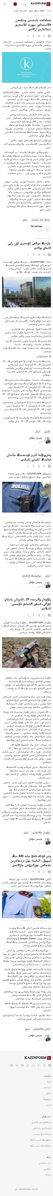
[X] (28, 36)
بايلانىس (47, 1169)
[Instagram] (49, 36)
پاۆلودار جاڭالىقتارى (41, 833)
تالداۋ (48, 1093)
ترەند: (48, 11)
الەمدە (48, 1105)
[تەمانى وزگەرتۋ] (13, 4)
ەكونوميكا (47, 1099)
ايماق (25, 220)
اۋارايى (47, 431)
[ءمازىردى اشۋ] (5, 4)
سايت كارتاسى (45, 1163)
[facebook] (38, 1065)
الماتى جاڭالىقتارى (42, 1029)
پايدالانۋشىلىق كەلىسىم (41, 1122)
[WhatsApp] (44, 36)
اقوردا (16, 11)
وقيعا (31, 11)
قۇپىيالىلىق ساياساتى (42, 1128)
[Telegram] (38, 36)
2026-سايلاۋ (39, 11)
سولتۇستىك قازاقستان (31, 576)
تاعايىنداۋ (23, 11)
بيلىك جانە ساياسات (41, 220)
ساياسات (47, 1087)
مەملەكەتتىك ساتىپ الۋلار (40, 1146)
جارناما (48, 1175)
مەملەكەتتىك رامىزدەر (42, 1134)
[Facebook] (33, 36)
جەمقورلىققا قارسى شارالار (40, 1140)
